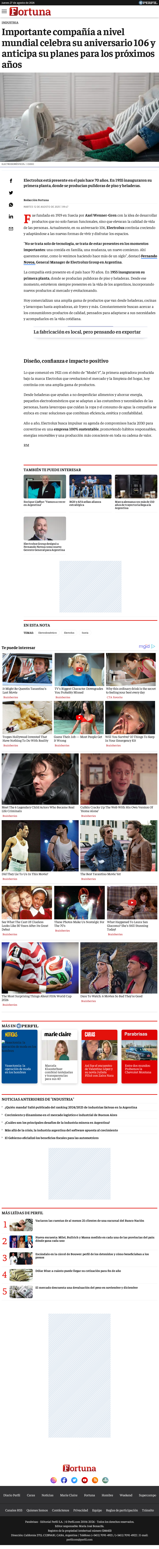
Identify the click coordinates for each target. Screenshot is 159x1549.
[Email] (11, 229)
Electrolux (69, 632)
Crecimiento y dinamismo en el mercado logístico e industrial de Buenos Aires (61, 1115)
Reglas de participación (122, 1510)
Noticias (47, 1495)
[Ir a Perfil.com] (148, 3)
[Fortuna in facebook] (64, 1480)
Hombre (107, 1495)
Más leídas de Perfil (22, 1212)
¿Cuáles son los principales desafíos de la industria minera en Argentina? (57, 1122)
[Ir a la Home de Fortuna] (30, 11)
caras (99, 1036)
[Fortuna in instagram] (54, 1480)
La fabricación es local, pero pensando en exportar (87, 331)
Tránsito (148, 1510)
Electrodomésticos (47, 632)
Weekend (126, 1495)
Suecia (85, 632)
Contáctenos (60, 1510)
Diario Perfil (11, 1495)
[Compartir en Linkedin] (11, 216)
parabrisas (139, 1036)
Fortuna (89, 1495)
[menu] (4, 11)
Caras (31, 1495)
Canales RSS (13, 1510)
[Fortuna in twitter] (74, 1480)
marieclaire (59, 1036)
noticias (19, 1036)
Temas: (29, 632)
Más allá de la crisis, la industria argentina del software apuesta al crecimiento (61, 1130)
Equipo (97, 1510)
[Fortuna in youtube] (85, 1480)
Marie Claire (68, 1495)
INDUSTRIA (10, 22)
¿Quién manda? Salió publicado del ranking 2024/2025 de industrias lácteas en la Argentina (71, 1107)
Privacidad (80, 1510)
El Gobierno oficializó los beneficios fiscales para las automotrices (52, 1138)
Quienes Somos (37, 1510)
